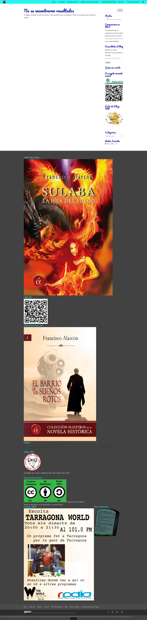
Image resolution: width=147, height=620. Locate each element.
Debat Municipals (97, 445)
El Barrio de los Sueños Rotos (89, 2)
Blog (66, 607)
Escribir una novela (133, 2)
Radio (37, 449)
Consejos (88, 445)
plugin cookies (130, 616)
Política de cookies (74, 607)
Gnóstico (105, 445)
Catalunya (81, 445)
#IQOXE (63, 445)
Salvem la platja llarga (54, 449)
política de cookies (103, 616)
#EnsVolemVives (48, 445)
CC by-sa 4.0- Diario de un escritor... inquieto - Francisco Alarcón (53, 613)
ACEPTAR (73, 618)
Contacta (46, 607)
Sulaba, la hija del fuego (109, 2)
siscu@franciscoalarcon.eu (113, 38)
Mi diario (62, 2)
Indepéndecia (113, 445)
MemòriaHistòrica (28, 449)
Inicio (53, 2)
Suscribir (108, 62)
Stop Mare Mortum (65, 449)
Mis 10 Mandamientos (57, 607)
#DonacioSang (38, 445)
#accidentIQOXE (28, 445)
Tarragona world (72, 2)
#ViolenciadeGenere (72, 445)
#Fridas (56, 445)
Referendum (44, 449)
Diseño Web (32, 607)
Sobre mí (120, 2)
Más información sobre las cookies (90, 607)
